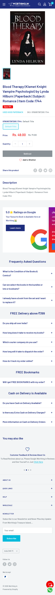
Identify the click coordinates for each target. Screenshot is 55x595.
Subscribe (11, 538)
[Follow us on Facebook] (4, 564)
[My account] (44, 4)
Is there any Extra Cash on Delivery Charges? (24, 412)
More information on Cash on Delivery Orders (24, 421)
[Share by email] (50, 170)
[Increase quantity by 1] (29, 144)
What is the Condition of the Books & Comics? (20, 273)
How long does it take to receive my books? (23, 332)
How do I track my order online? (18, 361)
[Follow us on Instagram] (15, 564)
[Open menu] (4, 4)
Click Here (38, 462)
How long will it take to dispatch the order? (23, 351)
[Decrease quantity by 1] (15, 144)
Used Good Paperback (13, 112)
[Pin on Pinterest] (40, 170)
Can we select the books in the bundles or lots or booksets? (23, 286)
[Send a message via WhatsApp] (50, 590)
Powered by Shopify (10, 589)
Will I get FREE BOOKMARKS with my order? (24, 382)
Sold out (27, 153)
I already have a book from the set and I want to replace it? (24, 300)
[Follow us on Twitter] (9, 564)
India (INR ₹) (8, 551)
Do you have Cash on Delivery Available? (22, 403)
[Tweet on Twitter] (45, 170)
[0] (50, 4)
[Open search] (39, 4)
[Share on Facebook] (35, 170)
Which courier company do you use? (20, 342)
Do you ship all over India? (15, 323)
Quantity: (7, 144)
